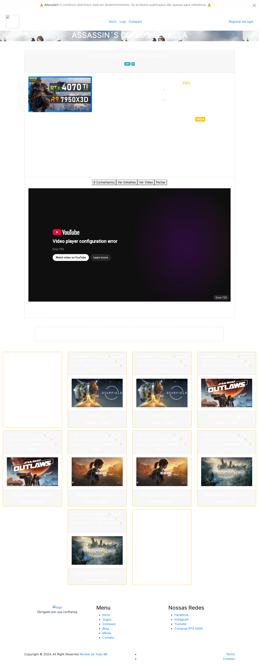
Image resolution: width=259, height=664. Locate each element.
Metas (106, 633)
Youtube (180, 624)
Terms (230, 654)
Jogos (106, 619)
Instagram (181, 619)
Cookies (229, 659)
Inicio (113, 21)
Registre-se (237, 21)
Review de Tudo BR (93, 654)
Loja (123, 21)
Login (249, 21)
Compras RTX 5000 (188, 628)
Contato (108, 637)
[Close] (254, 5)
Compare (135, 21)
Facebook (181, 615)
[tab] (104, 182)
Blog (105, 628)
